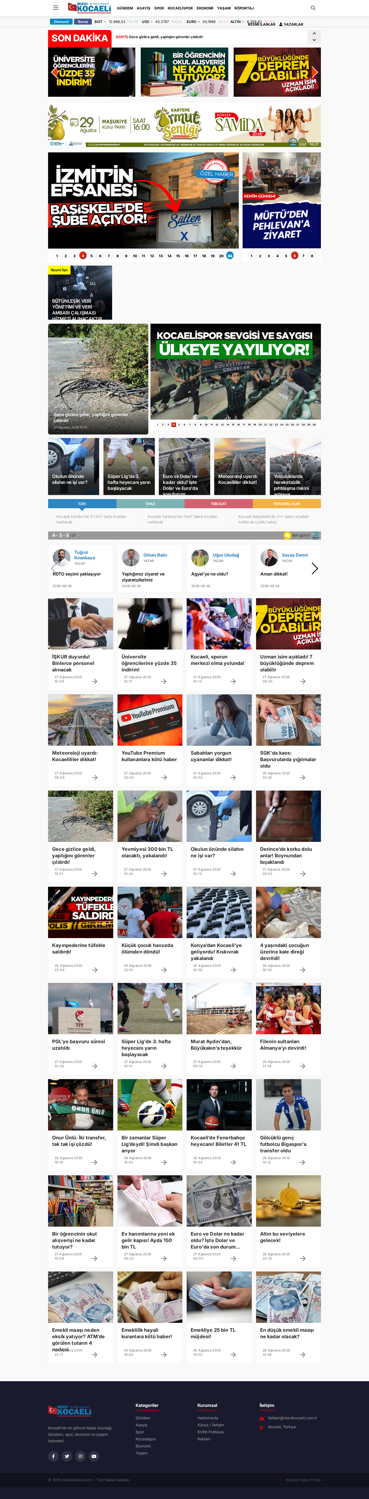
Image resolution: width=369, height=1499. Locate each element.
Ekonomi (205, 8)
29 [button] (308, 424)
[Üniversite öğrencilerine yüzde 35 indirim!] (150, 661)
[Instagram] (80, 1456)
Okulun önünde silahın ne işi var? (69, 479)
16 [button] (187, 256)
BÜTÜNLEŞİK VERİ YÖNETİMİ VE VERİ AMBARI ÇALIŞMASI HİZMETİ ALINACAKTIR (77, 310)
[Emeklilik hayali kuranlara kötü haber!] (150, 1335)
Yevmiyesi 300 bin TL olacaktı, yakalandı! (157, 37)
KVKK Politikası (210, 1432)
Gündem (125, 8)
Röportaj (244, 8)
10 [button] (135, 256)
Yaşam (224, 8)
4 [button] (83, 256)
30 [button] (314, 424)
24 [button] (281, 424)
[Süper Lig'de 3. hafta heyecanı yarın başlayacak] (150, 1046)
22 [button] (271, 424)
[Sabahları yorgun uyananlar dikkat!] (219, 758)
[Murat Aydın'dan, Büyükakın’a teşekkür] (219, 1046)
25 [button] (287, 424)
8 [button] (117, 256)
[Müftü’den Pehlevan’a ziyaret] (282, 246)
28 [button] (303, 424)
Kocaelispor (180, 8)
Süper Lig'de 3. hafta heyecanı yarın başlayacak (129, 482)
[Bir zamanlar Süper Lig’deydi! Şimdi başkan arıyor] (150, 1142)
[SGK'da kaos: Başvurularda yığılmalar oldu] (288, 758)
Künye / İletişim (210, 1425)
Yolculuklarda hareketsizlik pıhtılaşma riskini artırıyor (291, 485)
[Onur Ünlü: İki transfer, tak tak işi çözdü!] (80, 1142)
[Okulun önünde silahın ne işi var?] (219, 854)
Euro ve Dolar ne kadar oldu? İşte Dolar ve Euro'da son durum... (180, 485)
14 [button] (169, 256)
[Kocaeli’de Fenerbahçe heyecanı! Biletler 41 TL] (219, 1142)
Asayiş (143, 8)
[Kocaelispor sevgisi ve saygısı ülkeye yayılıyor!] (235, 418)
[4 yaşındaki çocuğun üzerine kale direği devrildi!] (288, 950)
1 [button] (57, 256)
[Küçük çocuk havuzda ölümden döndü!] (150, 950)
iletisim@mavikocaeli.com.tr (292, 1418)
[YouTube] (94, 1456)
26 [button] (292, 424)
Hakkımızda (207, 1418)
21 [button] (265, 424)
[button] (314, 33)
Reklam (203, 1439)
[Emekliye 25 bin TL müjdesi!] (219, 1335)
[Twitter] (67, 1456)
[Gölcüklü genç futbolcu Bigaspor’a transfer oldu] (288, 1142)
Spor (159, 8)
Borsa (83, 21)
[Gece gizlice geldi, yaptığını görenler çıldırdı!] (80, 854)
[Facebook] (53, 1456)
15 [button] (178, 256)
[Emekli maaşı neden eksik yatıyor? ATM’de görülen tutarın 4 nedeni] (80, 1335)
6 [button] (100, 256)
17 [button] (195, 256)
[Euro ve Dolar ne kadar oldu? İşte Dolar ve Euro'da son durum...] (219, 1238)
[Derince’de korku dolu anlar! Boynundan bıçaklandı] (288, 854)
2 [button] (66, 256)
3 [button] (74, 256)
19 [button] (213, 256)
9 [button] (126, 256)
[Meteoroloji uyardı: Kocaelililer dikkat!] (80, 758)
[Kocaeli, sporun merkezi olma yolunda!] (219, 661)
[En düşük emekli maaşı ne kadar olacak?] (288, 1335)
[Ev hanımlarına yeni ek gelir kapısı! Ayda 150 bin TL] (150, 1238)
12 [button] (152, 256)
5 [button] (91, 256)
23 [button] (276, 424)
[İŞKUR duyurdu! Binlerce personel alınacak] (80, 661)
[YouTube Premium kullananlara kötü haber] (150, 758)
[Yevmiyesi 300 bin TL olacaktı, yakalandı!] (150, 854)
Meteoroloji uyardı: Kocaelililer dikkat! (238, 479)
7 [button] (109, 256)
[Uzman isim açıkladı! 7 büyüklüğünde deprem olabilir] (288, 661)
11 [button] (143, 256)
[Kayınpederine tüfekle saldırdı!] (80, 950)
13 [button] (161, 256)
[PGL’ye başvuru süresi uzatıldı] (80, 1046)
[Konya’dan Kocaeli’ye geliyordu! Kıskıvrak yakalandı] (219, 950)
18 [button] (204, 256)
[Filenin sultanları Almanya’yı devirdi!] (288, 1046)
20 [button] (221, 256)
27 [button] (297, 424)
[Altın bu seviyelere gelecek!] (288, 1238)
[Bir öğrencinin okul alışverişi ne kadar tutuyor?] (80, 1238)
